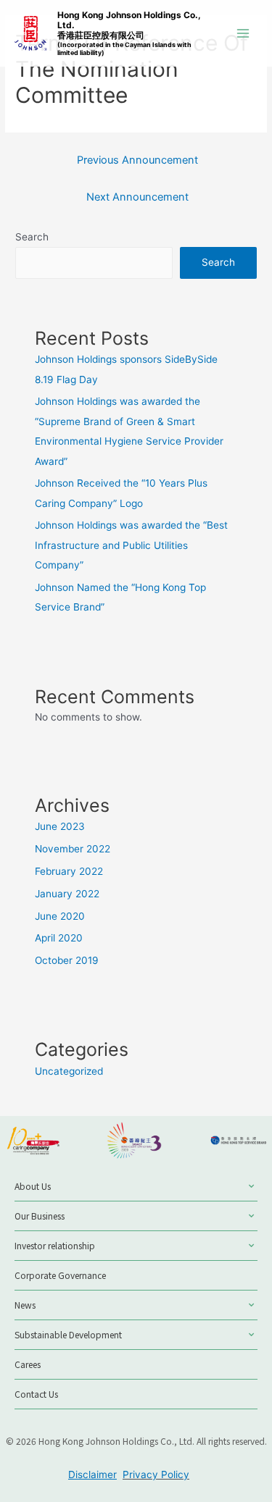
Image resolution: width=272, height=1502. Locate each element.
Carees (28, 1364)
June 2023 (60, 826)
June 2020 (60, 916)
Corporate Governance (60, 1275)
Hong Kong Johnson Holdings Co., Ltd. (129, 33)
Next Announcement (137, 197)
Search (32, 237)
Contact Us (36, 1394)
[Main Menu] (243, 34)
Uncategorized (69, 1071)
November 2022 (72, 849)
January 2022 (67, 893)
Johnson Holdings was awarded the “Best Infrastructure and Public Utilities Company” (131, 545)
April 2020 (59, 938)
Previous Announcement (137, 160)
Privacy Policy (156, 1474)
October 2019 (67, 960)
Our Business (40, 1215)
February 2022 (69, 871)
